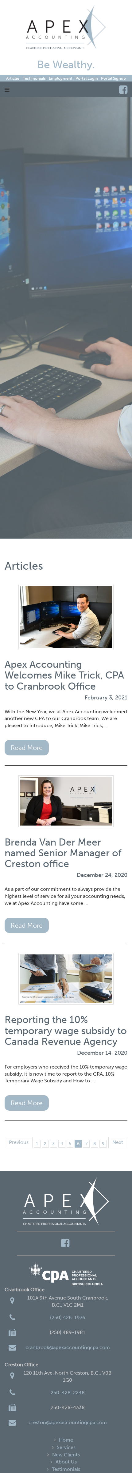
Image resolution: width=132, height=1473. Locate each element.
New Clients (66, 1455)
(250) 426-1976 (67, 1317)
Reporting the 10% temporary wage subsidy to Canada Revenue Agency (66, 1030)
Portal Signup (113, 78)
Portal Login (87, 78)
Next (117, 1142)
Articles (13, 78)
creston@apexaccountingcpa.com (68, 1422)
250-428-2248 (68, 1392)
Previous (19, 1142)
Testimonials (34, 78)
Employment (60, 78)
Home (66, 1440)
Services (66, 1447)
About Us (66, 1462)
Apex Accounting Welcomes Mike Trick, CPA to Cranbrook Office (64, 675)
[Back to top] (115, 1456)
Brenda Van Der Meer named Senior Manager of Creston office (63, 853)
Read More (27, 747)
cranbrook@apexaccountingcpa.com (67, 1347)
